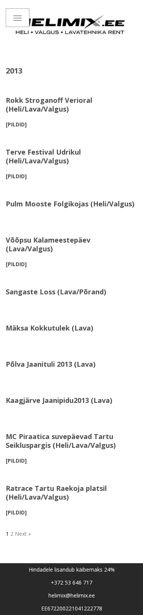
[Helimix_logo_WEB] (71, 25)
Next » (23, 533)
